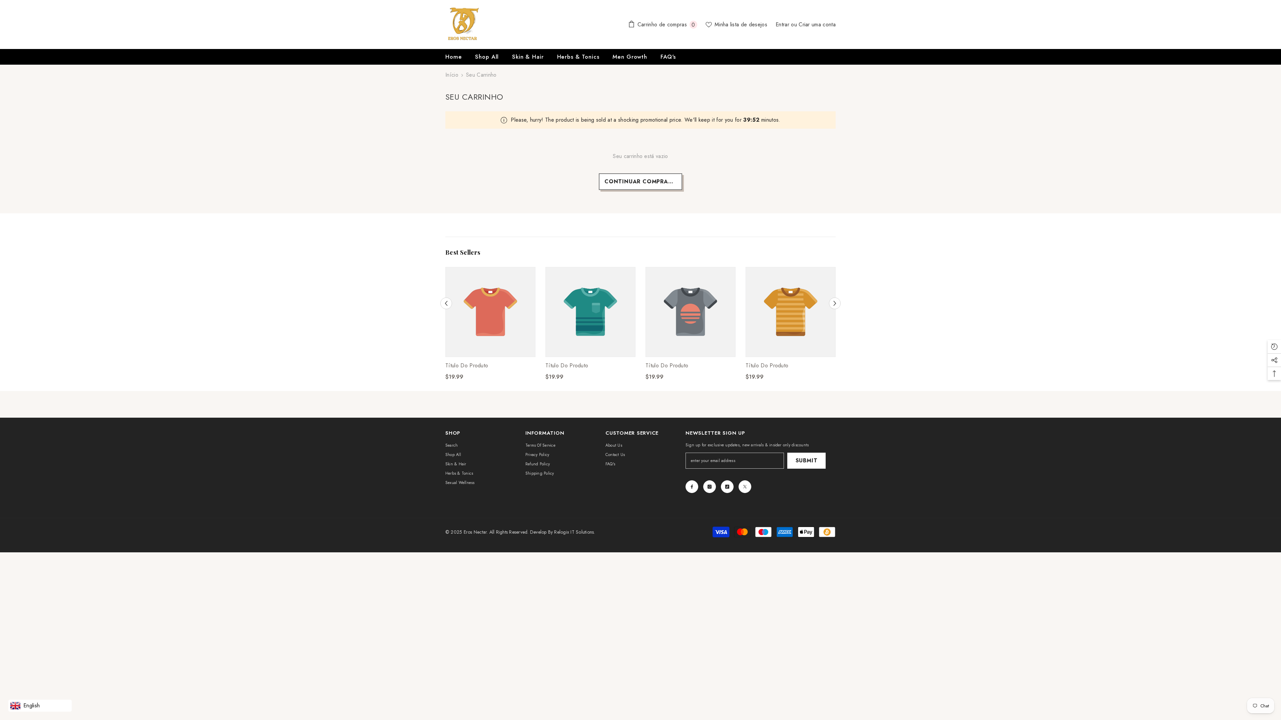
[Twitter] (745, 486)
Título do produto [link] (466, 365)
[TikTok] (727, 486)
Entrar (783, 24)
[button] (446, 303)
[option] (490, 329)
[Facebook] (692, 486)
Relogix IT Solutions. (574, 532)
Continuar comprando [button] (643, 181)
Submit (807, 460)
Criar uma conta (817, 24)
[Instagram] (709, 486)
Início (451, 75)
